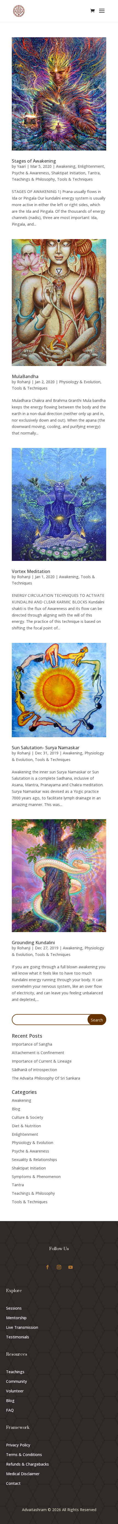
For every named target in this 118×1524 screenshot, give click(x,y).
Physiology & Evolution (79, 381)
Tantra (94, 172)
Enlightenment (91, 166)
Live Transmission (22, 1327)
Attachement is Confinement (38, 1052)
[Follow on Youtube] (70, 1267)
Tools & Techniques (75, 179)
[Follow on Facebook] (47, 1267)
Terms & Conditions (24, 1454)
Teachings (15, 1371)
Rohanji (23, 381)
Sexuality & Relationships (34, 1159)
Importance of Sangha (32, 1044)
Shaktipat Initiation (68, 172)
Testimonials (17, 1336)
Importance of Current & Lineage (42, 1061)
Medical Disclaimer (23, 1473)
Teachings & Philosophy (33, 179)
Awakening (65, 166)
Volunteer (15, 1391)
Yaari (21, 166)
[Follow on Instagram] (59, 1267)
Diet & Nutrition (26, 1125)
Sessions (14, 1308)
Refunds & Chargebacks (27, 1464)
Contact (13, 1483)
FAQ (10, 1410)
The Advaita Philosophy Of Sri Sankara (46, 1078)
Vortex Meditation (31, 571)
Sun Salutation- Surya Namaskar (45, 748)
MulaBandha (25, 376)
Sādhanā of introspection (34, 1069)
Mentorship (16, 1317)
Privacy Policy (18, 1445)
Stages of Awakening (34, 161)
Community (16, 1381)
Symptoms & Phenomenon (36, 1176)
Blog (16, 1108)
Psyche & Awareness (30, 172)
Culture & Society (27, 1117)
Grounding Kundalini (33, 943)
